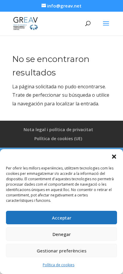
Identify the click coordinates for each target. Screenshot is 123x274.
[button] (114, 157)
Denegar (62, 234)
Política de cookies (58, 264)
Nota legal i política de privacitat (58, 129)
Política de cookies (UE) (58, 138)
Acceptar (61, 218)
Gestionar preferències (62, 251)
